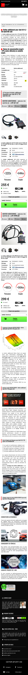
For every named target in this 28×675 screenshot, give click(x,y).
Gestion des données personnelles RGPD (11, 651)
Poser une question (14, 197)
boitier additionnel (11, 159)
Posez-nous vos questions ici (11, 639)
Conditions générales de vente (9, 653)
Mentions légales (6, 655)
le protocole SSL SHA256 (11, 622)
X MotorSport (18, 672)
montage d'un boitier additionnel (15, 465)
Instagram (8, 667)
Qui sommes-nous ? (7, 648)
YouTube (7, 672)
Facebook (19, 667)
